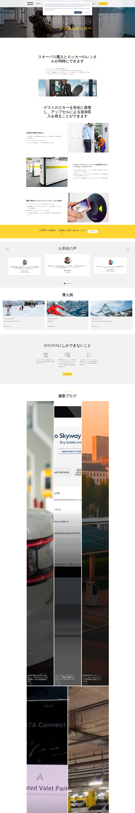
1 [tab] (64, 283)
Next (127, 249)
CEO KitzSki (67, 272)
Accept (78, 12)
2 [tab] (66, 283)
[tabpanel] (67, 267)
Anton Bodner (67, 270)
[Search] (96, 3)
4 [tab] (69, 283)
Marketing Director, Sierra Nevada (25, 272)
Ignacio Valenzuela (24, 270)
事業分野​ (38, 3)
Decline (86, 12)
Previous (7, 249)
